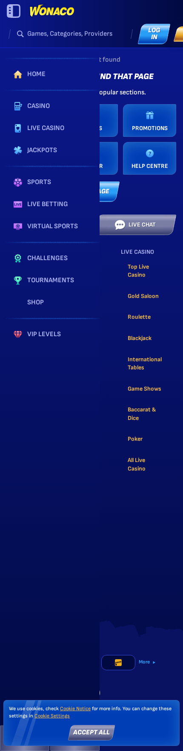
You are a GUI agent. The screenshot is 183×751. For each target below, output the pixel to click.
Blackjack (140, 338)
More (144, 662)
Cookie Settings (52, 716)
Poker (135, 438)
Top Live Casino (138, 271)
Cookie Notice (75, 709)
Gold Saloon (143, 296)
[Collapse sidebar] (13, 11)
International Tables (145, 363)
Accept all (91, 732)
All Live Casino (137, 464)
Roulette (139, 316)
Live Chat (142, 224)
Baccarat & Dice (142, 414)
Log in (154, 33)
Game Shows (144, 388)
